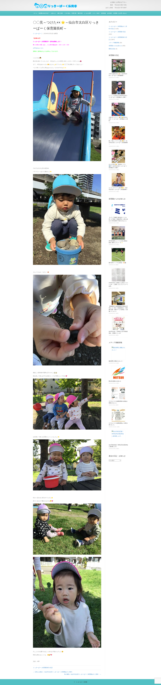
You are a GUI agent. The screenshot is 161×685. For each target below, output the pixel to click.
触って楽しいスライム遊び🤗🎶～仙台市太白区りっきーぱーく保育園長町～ (118, 142)
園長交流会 (112, 49)
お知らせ (53, 13)
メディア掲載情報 (114, 42)
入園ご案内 (60, 13)
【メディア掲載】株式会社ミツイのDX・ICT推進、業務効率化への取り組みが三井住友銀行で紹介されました (118, 219)
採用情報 (103, 13)
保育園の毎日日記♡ (44, 13)
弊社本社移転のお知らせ (115, 381)
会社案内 (109, 13)
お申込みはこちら (38, 48)
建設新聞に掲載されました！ (116, 361)
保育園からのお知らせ (115, 45)
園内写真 (80, 13)
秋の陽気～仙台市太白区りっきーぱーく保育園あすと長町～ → (82, 674)
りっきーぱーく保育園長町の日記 (43, 667)
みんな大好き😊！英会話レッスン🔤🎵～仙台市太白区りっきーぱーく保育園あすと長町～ (118, 166)
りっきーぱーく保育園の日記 (117, 31)
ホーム (35, 13)
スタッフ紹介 (96, 13)
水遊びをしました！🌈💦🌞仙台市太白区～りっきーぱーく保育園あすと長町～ (118, 119)
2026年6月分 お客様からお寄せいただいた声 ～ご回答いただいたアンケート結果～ (118, 284)
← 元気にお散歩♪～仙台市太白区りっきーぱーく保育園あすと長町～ (53, 672)
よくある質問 (87, 13)
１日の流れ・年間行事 (70, 13)
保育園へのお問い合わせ (120, 13)
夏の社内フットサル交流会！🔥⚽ (117, 262)
